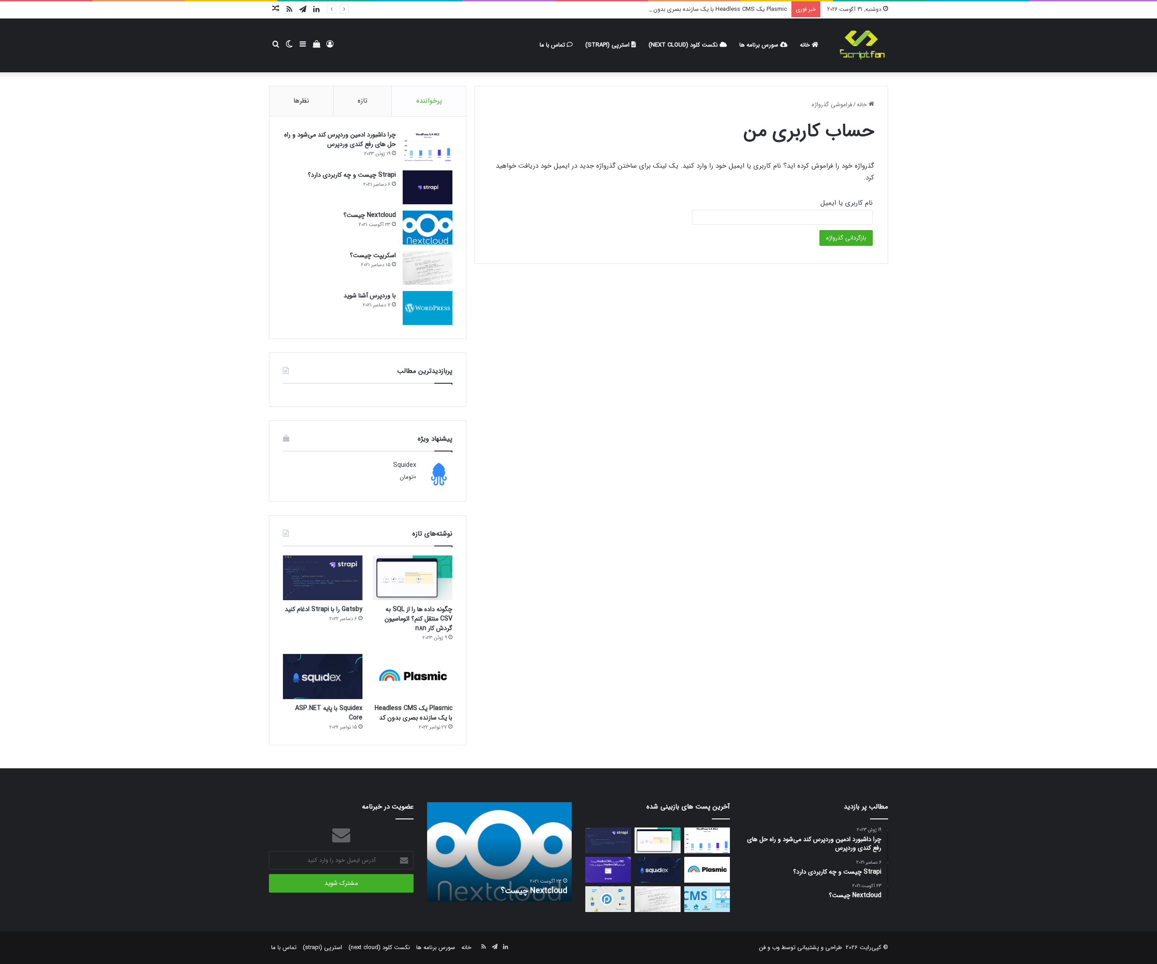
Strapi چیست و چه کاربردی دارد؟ (352, 175)
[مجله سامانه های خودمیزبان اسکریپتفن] (861, 45)
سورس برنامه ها (759, 45)
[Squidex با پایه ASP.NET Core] (322, 676)
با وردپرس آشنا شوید (369, 296)
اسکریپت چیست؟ (373, 255)
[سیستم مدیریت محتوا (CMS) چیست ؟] (707, 899)
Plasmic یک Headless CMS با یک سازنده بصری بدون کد (716, 9)
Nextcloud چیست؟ (369, 215)
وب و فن (769, 947)
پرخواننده (429, 100)
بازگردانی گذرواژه (846, 238)
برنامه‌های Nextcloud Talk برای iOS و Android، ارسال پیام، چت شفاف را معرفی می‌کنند (495, 879)
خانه (806, 45)
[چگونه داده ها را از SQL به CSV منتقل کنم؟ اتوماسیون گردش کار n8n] (412, 577)
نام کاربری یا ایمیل (846, 203)
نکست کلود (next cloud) (684, 45)
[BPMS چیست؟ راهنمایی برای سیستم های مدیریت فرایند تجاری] (608, 899)
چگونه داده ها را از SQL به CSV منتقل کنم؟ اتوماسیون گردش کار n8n (418, 618)
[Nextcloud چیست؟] (427, 228)
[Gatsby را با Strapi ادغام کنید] (322, 577)
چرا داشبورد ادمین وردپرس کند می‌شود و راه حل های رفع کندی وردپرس (340, 139)
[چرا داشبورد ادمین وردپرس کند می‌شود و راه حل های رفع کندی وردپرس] (427, 147)
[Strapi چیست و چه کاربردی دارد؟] (427, 187)
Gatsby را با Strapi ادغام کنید (323, 609)
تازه (362, 100)
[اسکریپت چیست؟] (427, 268)
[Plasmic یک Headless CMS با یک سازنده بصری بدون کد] (412, 676)
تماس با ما (553, 45)
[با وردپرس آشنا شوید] (427, 308)
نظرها (301, 100)
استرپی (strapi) (608, 45)
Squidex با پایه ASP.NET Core (328, 713)
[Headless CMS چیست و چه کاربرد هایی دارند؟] (608, 870)
